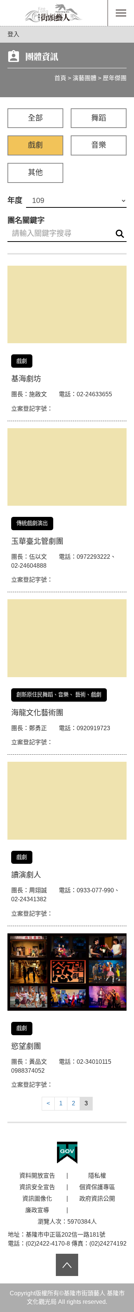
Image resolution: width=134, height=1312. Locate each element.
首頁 (60, 78)
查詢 (120, 234)
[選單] (121, 13)
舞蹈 (98, 118)
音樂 (98, 145)
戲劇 (35, 145)
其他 (35, 172)
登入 (13, 34)
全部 (35, 118)
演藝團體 (84, 78)
